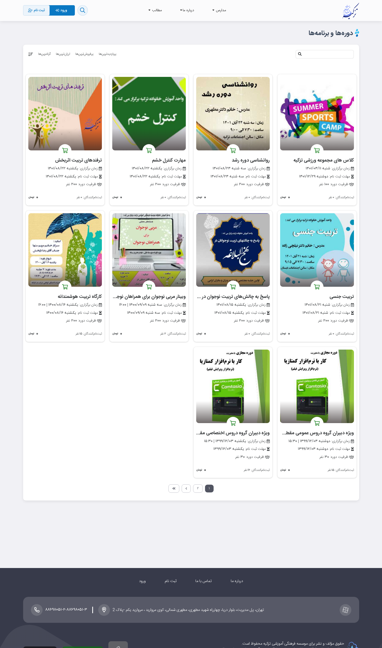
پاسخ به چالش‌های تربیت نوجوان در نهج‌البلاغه (226, 297)
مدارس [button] (220, 10)
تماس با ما (203, 581)
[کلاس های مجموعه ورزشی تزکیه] (317, 114)
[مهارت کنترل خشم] (149, 114)
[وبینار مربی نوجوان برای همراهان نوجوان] (149, 250)
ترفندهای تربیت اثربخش (78, 160)
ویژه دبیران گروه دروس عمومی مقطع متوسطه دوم (306, 433)
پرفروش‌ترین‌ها (84, 54)
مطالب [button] (156, 10)
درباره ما (237, 581)
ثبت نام (170, 581)
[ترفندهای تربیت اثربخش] (65, 114)
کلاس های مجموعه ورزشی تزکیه (323, 160)
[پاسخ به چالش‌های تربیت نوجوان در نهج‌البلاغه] (233, 250)
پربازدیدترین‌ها (107, 54)
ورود (142, 581)
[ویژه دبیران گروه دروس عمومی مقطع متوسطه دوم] (317, 386)
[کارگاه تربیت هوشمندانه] (65, 250)
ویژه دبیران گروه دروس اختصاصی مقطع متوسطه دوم (219, 433)
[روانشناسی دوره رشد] (233, 114)
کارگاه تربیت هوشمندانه (80, 297)
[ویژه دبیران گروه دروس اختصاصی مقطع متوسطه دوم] (233, 386)
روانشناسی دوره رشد (251, 160)
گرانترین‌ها (44, 54)
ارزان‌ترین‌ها (63, 54)
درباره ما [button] (188, 10)
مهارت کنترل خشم (169, 160)
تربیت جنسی (342, 297)
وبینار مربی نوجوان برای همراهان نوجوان (148, 297)
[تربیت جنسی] (317, 250)
